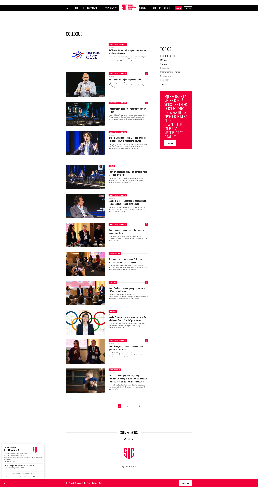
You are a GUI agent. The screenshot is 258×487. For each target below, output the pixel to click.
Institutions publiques (118, 45)
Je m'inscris (170, 143)
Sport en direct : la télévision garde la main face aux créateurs (128, 173)
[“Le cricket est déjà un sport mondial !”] (85, 84)
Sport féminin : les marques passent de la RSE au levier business (127, 290)
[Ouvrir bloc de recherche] (67, 8)
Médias (112, 166)
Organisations (115, 253)
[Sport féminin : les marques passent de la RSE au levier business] (85, 293)
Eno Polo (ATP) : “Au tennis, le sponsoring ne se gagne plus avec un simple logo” (128, 202)
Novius (133, 467)
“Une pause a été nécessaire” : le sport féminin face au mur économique (126, 260)
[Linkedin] (133, 439)
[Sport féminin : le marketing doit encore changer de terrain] (85, 235)
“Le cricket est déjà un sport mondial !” (126, 79)
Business (113, 311)
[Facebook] (125, 439)
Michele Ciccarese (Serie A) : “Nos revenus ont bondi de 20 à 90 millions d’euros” (127, 139)
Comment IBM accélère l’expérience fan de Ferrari (127, 110)
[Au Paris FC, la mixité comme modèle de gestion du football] (85, 351)
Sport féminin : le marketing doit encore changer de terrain (126, 231)
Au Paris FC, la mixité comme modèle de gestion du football (126, 348)
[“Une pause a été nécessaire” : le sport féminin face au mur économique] (85, 264)
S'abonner (178, 8)
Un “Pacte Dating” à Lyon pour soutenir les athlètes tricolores (127, 52)
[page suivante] (139, 406)
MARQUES (113, 282)
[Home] (129, 453)
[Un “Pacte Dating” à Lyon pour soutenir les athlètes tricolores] (85, 55)
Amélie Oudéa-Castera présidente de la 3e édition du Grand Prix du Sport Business (127, 319)
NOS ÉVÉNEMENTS (92, 8)
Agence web (126, 467)
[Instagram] (129, 439)
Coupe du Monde (111, 8)
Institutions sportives (118, 74)
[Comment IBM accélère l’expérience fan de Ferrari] (85, 114)
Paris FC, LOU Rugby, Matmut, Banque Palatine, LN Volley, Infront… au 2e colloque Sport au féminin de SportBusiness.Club (128, 378)
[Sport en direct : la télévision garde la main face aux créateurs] (85, 177)
